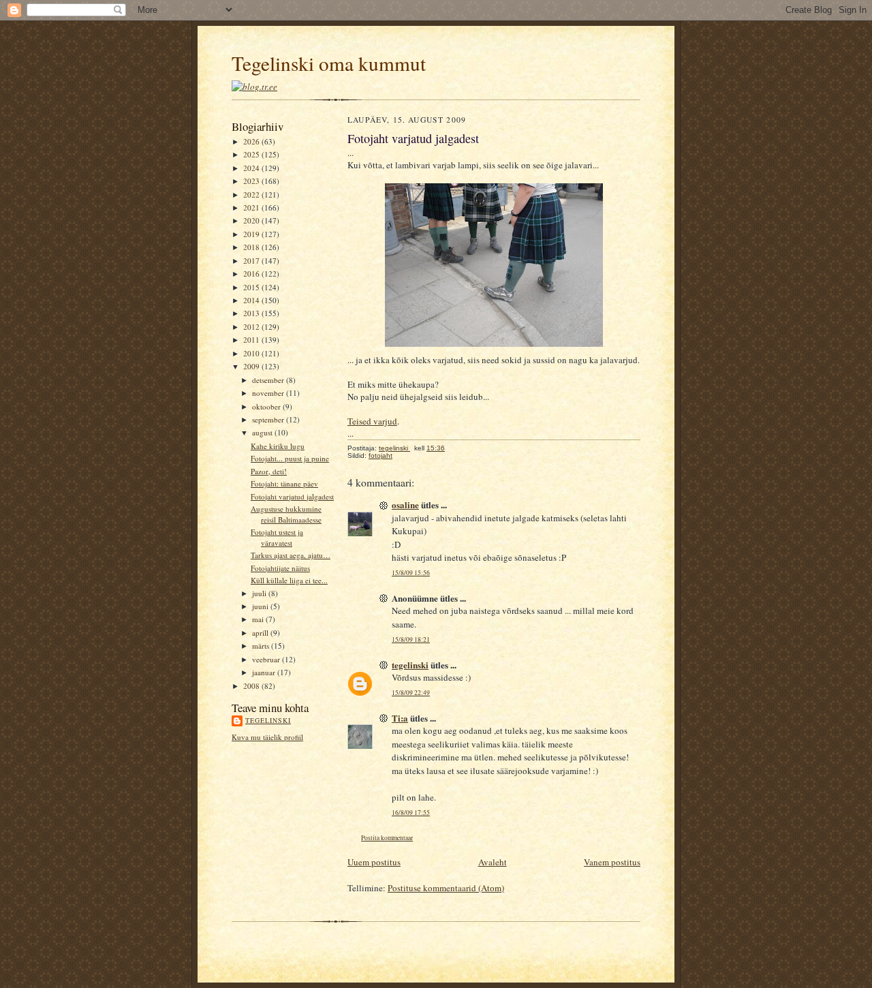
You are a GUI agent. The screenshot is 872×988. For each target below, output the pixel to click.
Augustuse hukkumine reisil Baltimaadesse (286, 514)
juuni (261, 606)
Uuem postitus (374, 862)
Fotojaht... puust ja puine (290, 458)
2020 (252, 220)
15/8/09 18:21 (411, 639)
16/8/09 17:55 (411, 812)
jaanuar (264, 672)
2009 (252, 366)
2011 (252, 340)
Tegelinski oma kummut (329, 63)
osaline (405, 504)
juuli (260, 593)
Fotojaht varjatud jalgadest (292, 496)
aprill (261, 633)
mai (259, 619)
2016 (252, 273)
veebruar (267, 659)
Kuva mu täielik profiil (267, 737)
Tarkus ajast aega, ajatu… (290, 555)
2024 (252, 168)
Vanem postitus (612, 862)
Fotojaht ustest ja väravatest (277, 537)
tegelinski (268, 720)
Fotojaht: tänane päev (284, 483)
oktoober (267, 406)
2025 (252, 154)
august (263, 432)
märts (261, 645)
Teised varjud (372, 421)
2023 (252, 181)
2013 (252, 313)
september (269, 419)
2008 (252, 686)
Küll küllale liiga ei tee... (289, 580)
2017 (252, 261)
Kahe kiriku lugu (278, 446)
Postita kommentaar (387, 837)
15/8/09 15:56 (411, 572)
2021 (252, 207)
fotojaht (380, 455)
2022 (252, 194)
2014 (252, 300)
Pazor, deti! (269, 471)
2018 (252, 247)
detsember (269, 380)
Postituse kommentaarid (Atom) (446, 888)
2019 (252, 234)
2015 (252, 287)
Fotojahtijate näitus (280, 568)
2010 (252, 353)
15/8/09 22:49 (411, 692)
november (269, 393)
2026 (252, 141)
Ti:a (400, 717)
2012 (252, 327)
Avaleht (492, 862)
